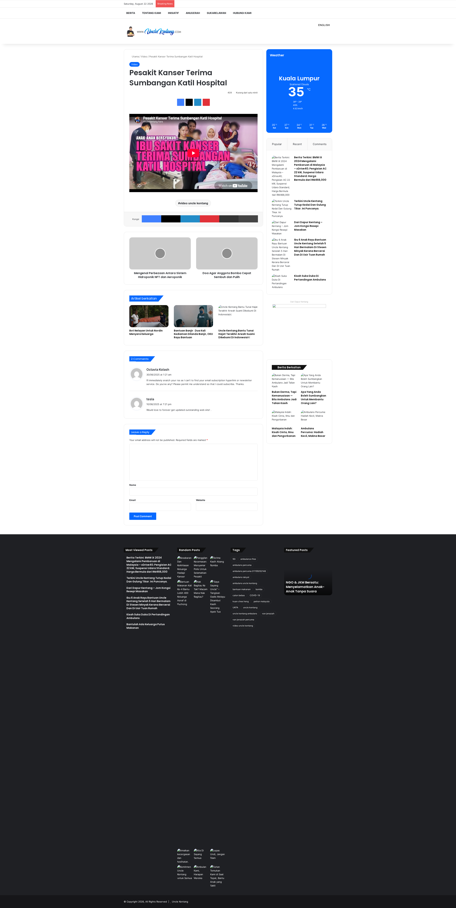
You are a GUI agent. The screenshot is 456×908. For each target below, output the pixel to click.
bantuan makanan (242, 589)
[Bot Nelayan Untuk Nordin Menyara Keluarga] (149, 316)
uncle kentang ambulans (245, 613)
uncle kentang (250, 607)
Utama (135, 56)
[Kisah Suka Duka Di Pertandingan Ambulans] (281, 281)
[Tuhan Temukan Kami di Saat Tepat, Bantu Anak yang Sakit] (217, 876)
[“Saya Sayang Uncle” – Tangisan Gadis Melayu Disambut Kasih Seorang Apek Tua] (217, 713)
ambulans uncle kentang (245, 583)
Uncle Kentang (180, 901)
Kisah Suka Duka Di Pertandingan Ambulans (310, 277)
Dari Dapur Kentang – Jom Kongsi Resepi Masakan (308, 225)
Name (132, 484)
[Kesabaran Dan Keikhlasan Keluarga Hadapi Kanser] (184, 567)
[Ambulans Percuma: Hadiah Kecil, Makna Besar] (314, 417)
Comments (320, 144)
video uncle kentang (194, 203)
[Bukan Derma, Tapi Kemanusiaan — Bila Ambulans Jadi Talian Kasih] (285, 380)
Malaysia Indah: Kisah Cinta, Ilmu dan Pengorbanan (284, 432)
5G (234, 559)
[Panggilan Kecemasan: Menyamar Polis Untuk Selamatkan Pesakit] (201, 567)
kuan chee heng (241, 601)
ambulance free (248, 559)
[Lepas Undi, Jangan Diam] (217, 854)
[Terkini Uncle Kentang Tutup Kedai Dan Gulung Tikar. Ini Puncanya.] (281, 208)
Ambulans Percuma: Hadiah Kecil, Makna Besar (313, 432)
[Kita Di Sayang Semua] (201, 854)
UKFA (235, 607)
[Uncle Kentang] (157, 31)
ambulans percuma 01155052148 (249, 571)
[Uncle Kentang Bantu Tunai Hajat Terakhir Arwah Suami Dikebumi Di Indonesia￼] (238, 316)
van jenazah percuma (243, 619)
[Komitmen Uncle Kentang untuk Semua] (184, 872)
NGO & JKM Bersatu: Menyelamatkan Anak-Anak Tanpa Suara (305, 586)
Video (144, 56)
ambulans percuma (242, 565)
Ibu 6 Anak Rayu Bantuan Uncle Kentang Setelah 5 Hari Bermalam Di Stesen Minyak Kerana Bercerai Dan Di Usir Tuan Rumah (310, 247)
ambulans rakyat (241, 577)
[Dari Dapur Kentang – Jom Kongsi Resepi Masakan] (281, 227)
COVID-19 (255, 595)
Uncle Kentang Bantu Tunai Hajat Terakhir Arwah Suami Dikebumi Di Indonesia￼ (236, 334)
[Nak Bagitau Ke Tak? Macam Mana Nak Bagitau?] (201, 589)
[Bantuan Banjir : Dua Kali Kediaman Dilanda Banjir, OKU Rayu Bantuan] (193, 316)
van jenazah (268, 613)
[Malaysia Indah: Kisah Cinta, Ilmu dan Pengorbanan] (285, 417)
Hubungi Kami (242, 12)
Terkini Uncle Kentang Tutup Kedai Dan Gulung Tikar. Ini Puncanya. (310, 204)
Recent (297, 144)
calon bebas (239, 595)
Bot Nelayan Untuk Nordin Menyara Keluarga (146, 332)
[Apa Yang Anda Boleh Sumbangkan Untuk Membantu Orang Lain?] (314, 380)
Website (200, 500)
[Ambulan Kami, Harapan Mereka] (201, 872)
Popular (277, 144)
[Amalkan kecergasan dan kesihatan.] (184, 856)
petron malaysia (262, 601)
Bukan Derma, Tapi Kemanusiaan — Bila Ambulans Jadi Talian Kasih (284, 397)
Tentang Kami (151, 12)
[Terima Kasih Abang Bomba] (217, 561)
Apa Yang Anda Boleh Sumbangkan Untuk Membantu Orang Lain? (313, 397)
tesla (150, 399)
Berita (130, 12)
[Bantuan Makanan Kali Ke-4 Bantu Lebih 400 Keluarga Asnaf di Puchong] (184, 593)
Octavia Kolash (157, 369)
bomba (259, 589)
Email (132, 500)
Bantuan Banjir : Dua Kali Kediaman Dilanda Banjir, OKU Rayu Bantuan (193, 334)
